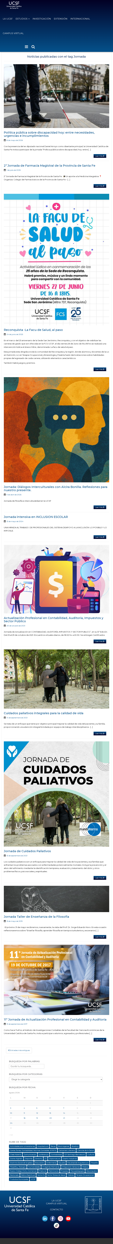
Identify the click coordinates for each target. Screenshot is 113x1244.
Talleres (71, 1175)
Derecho (38, 1158)
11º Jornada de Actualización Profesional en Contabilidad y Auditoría (55, 1019)
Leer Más (99, 156)
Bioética (75, 1146)
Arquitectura (42, 1146)
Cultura (90, 1154)
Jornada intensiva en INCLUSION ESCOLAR (36, 517)
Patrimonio (54, 1171)
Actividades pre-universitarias (22, 1146)
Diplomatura (54, 1158)
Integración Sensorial (71, 1167)
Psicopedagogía (77, 1171)
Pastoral (42, 1171)
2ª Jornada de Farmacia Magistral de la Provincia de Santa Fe (49, 165)
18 (24, 1118)
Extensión (60, 18)
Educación (39, 1163)
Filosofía (94, 1163)
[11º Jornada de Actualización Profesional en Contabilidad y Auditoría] (56, 980)
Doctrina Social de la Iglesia (21, 1163)
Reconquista (91, 1171)
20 (50, 1118)
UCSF (33, 1179)
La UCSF (8, 18)
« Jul (11, 1135)
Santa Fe (41, 1175)
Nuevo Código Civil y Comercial (23, 1171)
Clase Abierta (15, 1154)
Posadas (64, 1171)
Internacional (80, 18)
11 (24, 1113)
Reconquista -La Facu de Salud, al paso (33, 330)
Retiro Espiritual (28, 1175)
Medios (85, 1167)
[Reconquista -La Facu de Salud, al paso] (56, 259)
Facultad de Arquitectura (77, 1163)
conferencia (43, 1154)
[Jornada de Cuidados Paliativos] (56, 794)
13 (50, 1113)
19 (37, 1118)
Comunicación (30, 1154)
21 (64, 1118)
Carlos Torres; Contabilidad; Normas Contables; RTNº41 (33, 1150)
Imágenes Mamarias (51, 1167)
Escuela (62, 1163)
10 (11, 1113)
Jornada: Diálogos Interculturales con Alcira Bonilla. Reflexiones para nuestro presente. (55, 488)
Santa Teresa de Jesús (56, 1175)
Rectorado (14, 1175)
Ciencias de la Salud (85, 1150)
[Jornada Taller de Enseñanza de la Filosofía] (56, 899)
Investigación (42, 18)
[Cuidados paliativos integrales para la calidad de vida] (56, 679)
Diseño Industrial (70, 1158)
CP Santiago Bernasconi (74, 1154)
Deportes (29, 1158)
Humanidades (34, 1167)
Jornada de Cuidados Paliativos (27, 851)
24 (11, 1123)
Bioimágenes (63, 1146)
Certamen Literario (67, 1150)
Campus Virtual (13, 33)
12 (37, 1113)
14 (64, 1113)
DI (45, 1158)
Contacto (56, 1209)
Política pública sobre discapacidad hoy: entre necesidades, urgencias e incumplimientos (49, 134)
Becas (53, 1146)
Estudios (22, 18)
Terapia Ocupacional (85, 1175)
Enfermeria (51, 1163)
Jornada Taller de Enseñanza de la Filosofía (36, 916)
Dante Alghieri (16, 1158)
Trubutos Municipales (19, 1179)
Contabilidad (56, 1154)
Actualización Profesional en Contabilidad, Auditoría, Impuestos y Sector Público (53, 619)
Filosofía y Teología (18, 1167)
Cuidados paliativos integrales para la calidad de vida (43, 713)
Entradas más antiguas (20, 1050)
